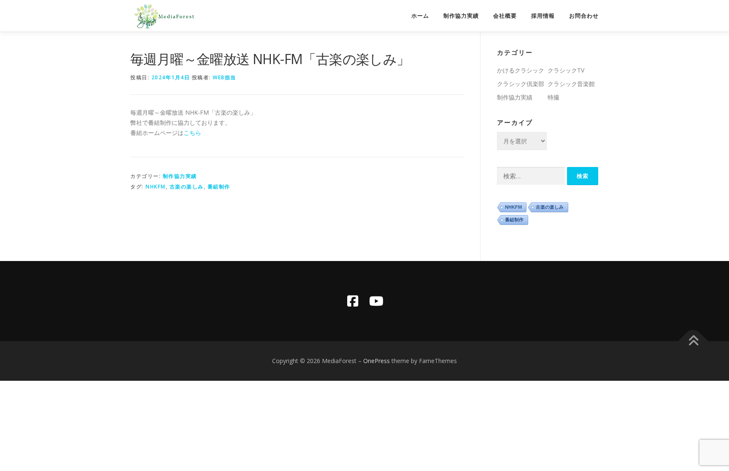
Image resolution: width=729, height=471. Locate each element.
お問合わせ (584, 16)
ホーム (420, 16)
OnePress (376, 361)
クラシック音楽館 (571, 84)
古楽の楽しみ (187, 186)
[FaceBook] (352, 301)
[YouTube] (376, 301)
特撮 (553, 97)
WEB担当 (224, 77)
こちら (192, 133)
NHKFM (156, 186)
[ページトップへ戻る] (693, 341)
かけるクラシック (520, 70)
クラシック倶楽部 (520, 84)
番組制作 (219, 186)
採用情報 (543, 16)
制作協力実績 (461, 16)
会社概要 (505, 16)
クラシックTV (566, 70)
